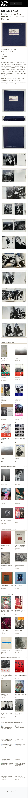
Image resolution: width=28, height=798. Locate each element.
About (20, 790)
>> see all (25, 466)
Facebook (13, 791)
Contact (3, 791)
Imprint (15, 790)
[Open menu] (25, 3)
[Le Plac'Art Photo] (5, 3)
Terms (8, 791)
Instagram (20, 791)
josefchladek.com (22, 795)
